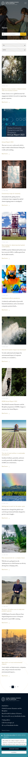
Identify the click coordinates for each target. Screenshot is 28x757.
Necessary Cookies (14, 748)
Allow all (14, 752)
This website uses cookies (9, 735)
